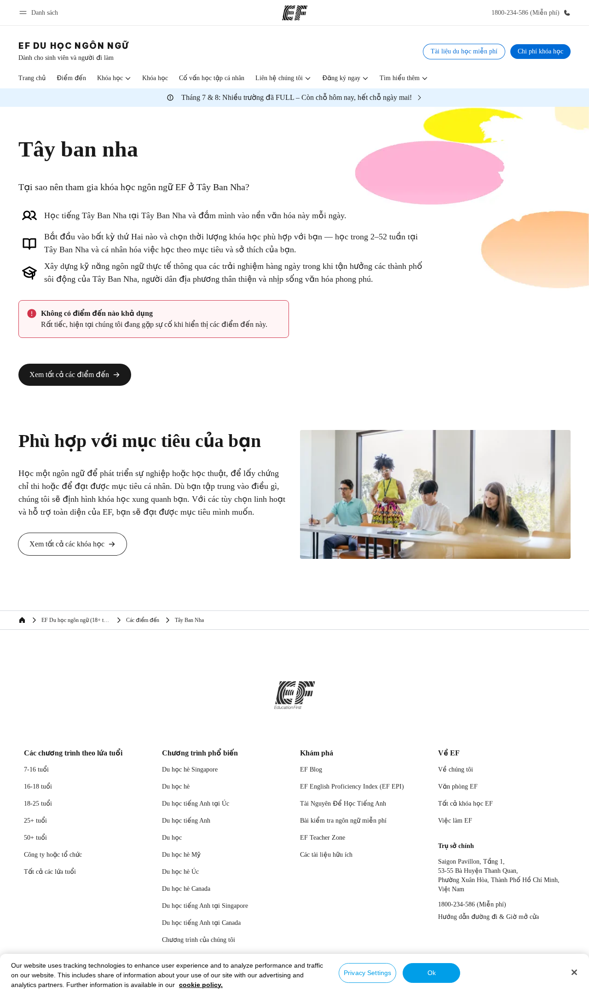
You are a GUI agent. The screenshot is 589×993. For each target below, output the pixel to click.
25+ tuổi (35, 820)
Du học (172, 837)
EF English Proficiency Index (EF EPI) (352, 786)
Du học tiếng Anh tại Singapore (205, 905)
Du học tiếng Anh (186, 820)
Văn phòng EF (458, 786)
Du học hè (176, 786)
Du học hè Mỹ (181, 854)
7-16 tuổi (36, 769)
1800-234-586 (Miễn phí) (472, 904)
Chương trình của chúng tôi (198, 939)
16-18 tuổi (38, 786)
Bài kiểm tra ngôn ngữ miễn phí (343, 820)
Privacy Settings (367, 972)
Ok (431, 972)
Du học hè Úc (180, 871)
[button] (40, 12)
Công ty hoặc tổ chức (54, 854)
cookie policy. (201, 984)
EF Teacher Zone (322, 837)
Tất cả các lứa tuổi (50, 871)
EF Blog (311, 769)
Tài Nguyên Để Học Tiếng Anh (343, 803)
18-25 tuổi (38, 803)
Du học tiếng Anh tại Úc (195, 803)
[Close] (574, 972)
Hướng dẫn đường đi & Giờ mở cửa (488, 916)
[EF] (294, 13)
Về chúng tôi (455, 769)
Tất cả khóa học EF (465, 803)
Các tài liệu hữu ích (326, 854)
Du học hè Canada (186, 888)
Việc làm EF (455, 820)
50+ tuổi (35, 837)
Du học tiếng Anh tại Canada (201, 922)
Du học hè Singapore (190, 769)
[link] (73, 52)
